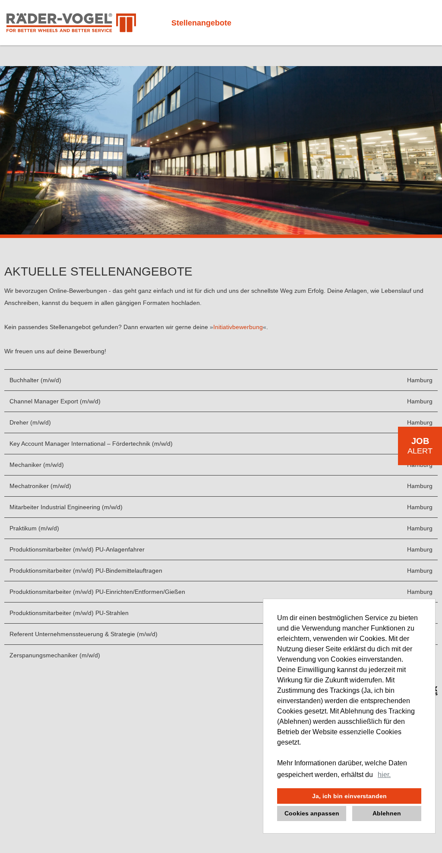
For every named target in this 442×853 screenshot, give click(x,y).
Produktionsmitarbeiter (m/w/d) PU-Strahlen (69, 612)
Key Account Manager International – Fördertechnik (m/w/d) (91, 443)
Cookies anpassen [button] (311, 813)
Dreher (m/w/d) (30, 422)
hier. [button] (384, 774)
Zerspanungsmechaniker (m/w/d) (54, 655)
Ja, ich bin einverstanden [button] (349, 796)
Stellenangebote (201, 23)
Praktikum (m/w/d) (34, 528)
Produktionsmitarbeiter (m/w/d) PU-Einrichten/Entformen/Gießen (97, 591)
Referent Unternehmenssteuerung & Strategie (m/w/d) (83, 634)
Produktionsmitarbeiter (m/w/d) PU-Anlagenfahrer (77, 549)
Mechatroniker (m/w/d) (40, 485)
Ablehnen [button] (387, 813)
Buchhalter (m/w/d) (35, 380)
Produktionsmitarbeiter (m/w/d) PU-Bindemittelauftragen (85, 570)
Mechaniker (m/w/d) (36, 464)
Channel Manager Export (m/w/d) (55, 401)
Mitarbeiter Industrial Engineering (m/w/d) (66, 507)
